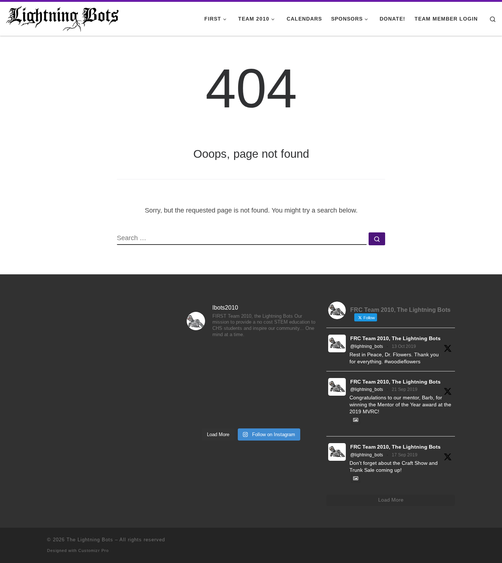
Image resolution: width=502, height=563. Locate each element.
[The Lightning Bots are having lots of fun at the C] (207, 410)
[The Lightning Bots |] (62, 17)
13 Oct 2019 (404, 346)
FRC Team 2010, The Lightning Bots (395, 338)
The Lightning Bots (90, 539)
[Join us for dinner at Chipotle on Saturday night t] (295, 384)
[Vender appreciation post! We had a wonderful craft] (251, 384)
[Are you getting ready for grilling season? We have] (251, 410)
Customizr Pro (93, 550)
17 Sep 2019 (404, 454)
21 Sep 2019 (404, 389)
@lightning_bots (366, 346)
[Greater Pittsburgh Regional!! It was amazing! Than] (207, 384)
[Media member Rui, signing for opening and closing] (295, 358)
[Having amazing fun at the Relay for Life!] (207, 358)
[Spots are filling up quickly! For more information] (295, 410)
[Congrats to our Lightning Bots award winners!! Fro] (251, 358)
